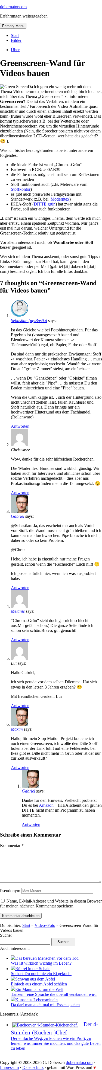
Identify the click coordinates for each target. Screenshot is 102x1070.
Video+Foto (45, 925)
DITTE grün (44, 204)
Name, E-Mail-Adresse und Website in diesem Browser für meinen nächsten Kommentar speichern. (51, 903)
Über (15, 49)
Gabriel (17, 516)
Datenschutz (33, 1067)
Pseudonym (10, 890)
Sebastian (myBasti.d (29, 320)
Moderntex (60, 199)
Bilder (16, 40)
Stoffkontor (20, 189)
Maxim (17, 729)
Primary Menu (13, 26)
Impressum (9, 1067)
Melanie (18, 611)
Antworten (20, 426)
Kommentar (12, 845)
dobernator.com (13, 6)
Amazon (46, 805)
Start (15, 35)
